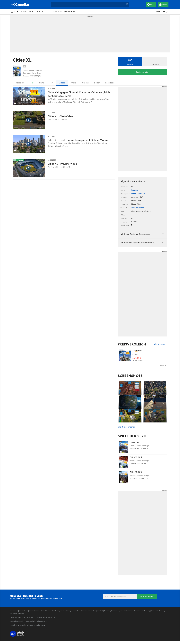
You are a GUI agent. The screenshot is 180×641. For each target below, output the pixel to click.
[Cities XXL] (124, 447)
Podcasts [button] (57, 12)
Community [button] (69, 12)
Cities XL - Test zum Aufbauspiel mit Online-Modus (78, 140)
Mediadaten (127, 611)
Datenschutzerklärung (142, 611)
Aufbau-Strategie (138, 193)
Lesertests (109, 82)
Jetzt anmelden (147, 596)
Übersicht (19, 82)
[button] (15, 12)
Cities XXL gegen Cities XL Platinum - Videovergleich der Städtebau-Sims (79, 94)
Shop (164, 4)
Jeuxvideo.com (49, 617)
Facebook (19, 621)
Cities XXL (134, 442)
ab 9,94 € (136, 358)
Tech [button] (48, 12)
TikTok (35, 621)
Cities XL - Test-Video (60, 116)
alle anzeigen (160, 344)
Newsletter (92, 611)
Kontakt (100, 611)
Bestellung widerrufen (71, 611)
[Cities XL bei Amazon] (125, 355)
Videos (62, 82)
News (41, 82)
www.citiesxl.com (137, 207)
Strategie (134, 190)
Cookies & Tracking (158, 611)
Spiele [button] (24, 12)
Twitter (12, 621)
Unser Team (23, 611)
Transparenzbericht (17, 613)
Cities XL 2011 (136, 472)
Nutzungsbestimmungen (113, 611)
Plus (152, 4)
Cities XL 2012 (136, 457)
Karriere (84, 611)
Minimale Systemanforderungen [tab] (136, 234)
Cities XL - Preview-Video (62, 164)
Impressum (14, 611)
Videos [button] (40, 12)
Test (51, 82)
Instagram (28, 621)
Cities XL (136, 354)
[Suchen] (127, 4)
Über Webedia (45, 611)
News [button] (31, 12)
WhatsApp (43, 621)
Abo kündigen (57, 611)
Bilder (97, 82)
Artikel (73, 82)
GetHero (40, 617)
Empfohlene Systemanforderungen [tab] (137, 242)
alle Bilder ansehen (126, 427)
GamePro (21, 617)
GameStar (13, 617)
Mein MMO (31, 617)
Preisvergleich (142, 72)
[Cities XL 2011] (124, 477)
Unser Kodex (34, 611)
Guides (85, 82)
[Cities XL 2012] (124, 462)
